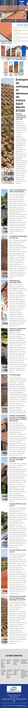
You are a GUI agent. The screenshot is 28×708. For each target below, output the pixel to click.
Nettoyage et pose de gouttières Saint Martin (9, 673)
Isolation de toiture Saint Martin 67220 (3, 663)
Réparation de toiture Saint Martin (16, 662)
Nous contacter (22, 20)
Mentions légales (21, 705)
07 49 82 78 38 (19, 700)
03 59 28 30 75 (8, 699)
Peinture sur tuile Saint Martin (3, 672)
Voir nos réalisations (8, 20)
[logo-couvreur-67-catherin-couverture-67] (14, 689)
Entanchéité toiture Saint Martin (17, 672)
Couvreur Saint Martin (9, 661)
